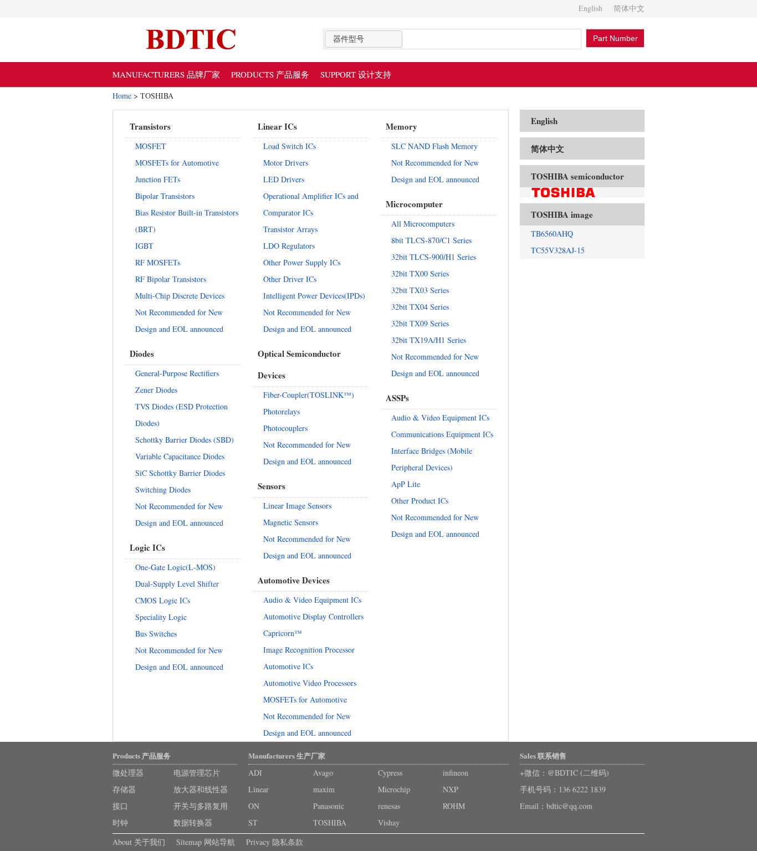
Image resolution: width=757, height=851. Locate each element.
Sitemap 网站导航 (205, 842)
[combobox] (363, 39)
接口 (120, 806)
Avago (323, 772)
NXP (450, 789)
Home (121, 95)
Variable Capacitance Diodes (179, 456)
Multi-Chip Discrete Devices (179, 295)
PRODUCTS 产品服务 (270, 74)
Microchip (394, 789)
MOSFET (150, 146)
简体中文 (629, 8)
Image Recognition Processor (309, 649)
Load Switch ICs (289, 146)
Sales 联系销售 (543, 755)
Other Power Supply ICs (301, 262)
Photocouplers (285, 428)
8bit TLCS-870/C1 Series (431, 240)
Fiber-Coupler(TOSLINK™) (308, 394)
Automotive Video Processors (309, 683)
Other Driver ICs (289, 279)
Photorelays (281, 411)
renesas (389, 806)
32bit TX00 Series (420, 273)
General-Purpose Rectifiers (177, 373)
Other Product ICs (419, 500)
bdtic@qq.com (569, 806)
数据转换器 (192, 822)
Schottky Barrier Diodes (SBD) (184, 439)
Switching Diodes (163, 489)
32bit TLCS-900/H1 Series (433, 257)
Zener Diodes (156, 390)
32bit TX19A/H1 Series (428, 340)
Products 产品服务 (141, 755)
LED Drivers (283, 179)
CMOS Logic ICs (162, 600)
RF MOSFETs (157, 262)
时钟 (120, 822)
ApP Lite (405, 484)
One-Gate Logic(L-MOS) (175, 567)
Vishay (389, 822)
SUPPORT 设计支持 (355, 74)
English (590, 8)
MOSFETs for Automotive (177, 162)
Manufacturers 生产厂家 (286, 755)
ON (253, 806)
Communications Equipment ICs (442, 434)
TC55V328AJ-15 (558, 250)
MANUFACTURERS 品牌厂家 (166, 74)
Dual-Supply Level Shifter (177, 583)
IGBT (144, 245)
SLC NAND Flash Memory (434, 146)
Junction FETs (157, 179)
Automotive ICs (288, 666)
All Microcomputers (422, 223)
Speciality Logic (161, 617)
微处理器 (128, 772)
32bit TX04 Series (420, 306)
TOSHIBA (329, 822)
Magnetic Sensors (290, 522)
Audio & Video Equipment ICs (312, 599)
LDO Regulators (289, 245)
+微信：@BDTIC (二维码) (564, 772)
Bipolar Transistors (165, 196)
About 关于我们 (138, 842)
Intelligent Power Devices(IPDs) (314, 295)
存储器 (124, 789)
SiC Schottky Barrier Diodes (180, 473)
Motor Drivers (285, 162)
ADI (255, 772)
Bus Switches (156, 633)
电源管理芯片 (196, 772)
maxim (324, 789)
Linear (258, 789)
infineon (455, 772)
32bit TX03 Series (420, 290)
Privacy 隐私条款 (274, 842)
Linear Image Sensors (297, 505)
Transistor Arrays (290, 229)
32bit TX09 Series (420, 323)
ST (253, 822)
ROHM (454, 806)
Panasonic (328, 806)
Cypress (390, 772)
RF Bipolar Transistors (170, 279)
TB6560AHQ (552, 233)
